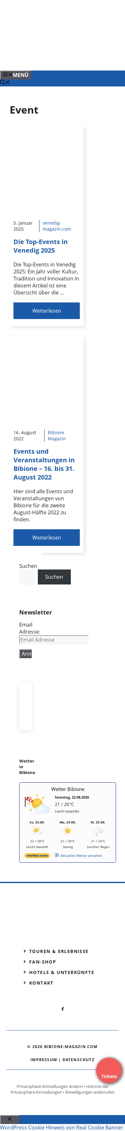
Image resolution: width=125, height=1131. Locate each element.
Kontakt (41, 983)
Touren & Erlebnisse (59, 951)
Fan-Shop (42, 962)
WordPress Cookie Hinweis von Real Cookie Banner (61, 1127)
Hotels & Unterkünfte (61, 972)
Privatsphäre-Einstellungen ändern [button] (50, 1086)
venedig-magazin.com (57, 226)
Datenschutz (79, 1059)
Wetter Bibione (67, 789)
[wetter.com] (37, 856)
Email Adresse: (29, 628)
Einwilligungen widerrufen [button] (89, 1092)
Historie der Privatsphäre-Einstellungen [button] (60, 1089)
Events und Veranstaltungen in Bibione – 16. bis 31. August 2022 (44, 464)
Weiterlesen (46, 310)
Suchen (28, 565)
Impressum (43, 1059)
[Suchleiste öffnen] (5, 82)
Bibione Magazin (57, 435)
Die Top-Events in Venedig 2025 (40, 246)
